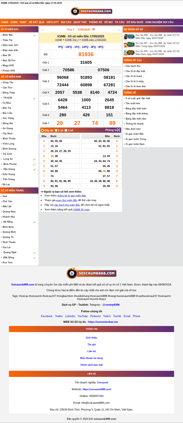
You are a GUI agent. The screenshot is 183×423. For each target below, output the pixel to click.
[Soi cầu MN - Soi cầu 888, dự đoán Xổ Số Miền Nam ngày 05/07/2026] (129, 52)
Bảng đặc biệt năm (136, 118)
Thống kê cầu (133, 60)
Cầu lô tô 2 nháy (135, 81)
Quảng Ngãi (9, 252)
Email (127, 316)
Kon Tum (8, 262)
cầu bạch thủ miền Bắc (67, 204)
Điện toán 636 (10, 50)
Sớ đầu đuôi (135, 22)
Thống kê (95, 22)
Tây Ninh (8, 133)
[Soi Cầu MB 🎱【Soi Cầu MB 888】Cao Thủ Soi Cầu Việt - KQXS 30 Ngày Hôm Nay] (91, 11)
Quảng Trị (8, 237)
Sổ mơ (108, 22)
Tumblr (117, 316)
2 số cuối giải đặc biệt (138, 98)
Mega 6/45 (8, 65)
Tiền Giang (9, 179)
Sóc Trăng (8, 118)
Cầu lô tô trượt (134, 76)
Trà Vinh (7, 154)
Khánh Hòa (9, 216)
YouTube (83, 316)
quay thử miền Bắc (66, 200)
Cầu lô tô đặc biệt (135, 71)
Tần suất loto (133, 103)
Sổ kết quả (36, 22)
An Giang (8, 128)
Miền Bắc (8, 35)
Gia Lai (7, 247)
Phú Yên (7, 201)
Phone (136, 316)
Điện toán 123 (10, 45)
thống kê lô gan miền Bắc (71, 195)
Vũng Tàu (8, 82)
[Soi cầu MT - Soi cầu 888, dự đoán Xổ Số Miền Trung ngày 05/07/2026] (129, 44)
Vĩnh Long (8, 143)
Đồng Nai (8, 123)
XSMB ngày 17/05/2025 (93, 39)
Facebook (47, 316)
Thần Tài (7, 40)
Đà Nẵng (8, 221)
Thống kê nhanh (135, 123)
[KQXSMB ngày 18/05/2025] (119, 30)
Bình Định (8, 227)
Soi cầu (66, 22)
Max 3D (7, 55)
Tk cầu (119, 22)
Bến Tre (7, 108)
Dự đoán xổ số (133, 29)
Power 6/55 (9, 70)
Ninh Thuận (9, 242)
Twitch (107, 316)
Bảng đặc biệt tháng (137, 113)
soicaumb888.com (105, 418)
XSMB (4, 22)
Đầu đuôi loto (133, 129)
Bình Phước (10, 164)
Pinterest (95, 316)
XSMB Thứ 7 (72, 39)
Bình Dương (9, 148)
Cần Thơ (7, 87)
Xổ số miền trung (12, 190)
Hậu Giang (9, 169)
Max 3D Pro (9, 60)
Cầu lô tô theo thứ (136, 86)
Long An (8, 159)
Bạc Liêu (7, 113)
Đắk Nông (8, 257)
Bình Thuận (9, 138)
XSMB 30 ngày (81, 209)
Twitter (59, 316)
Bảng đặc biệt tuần (136, 108)
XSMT (23, 22)
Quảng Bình (9, 232)
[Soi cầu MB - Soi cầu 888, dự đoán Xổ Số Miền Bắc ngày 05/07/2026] (129, 36)
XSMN (14, 22)
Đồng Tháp (9, 92)
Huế (5, 196)
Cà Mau (7, 102)
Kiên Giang (9, 174)
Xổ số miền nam (11, 76)
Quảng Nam (9, 211)
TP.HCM (7, 97)
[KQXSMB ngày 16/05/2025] (42, 30)
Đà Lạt (6, 184)
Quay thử (80, 22)
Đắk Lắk (7, 206)
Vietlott (52, 22)
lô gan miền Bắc (135, 134)
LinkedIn (70, 316)
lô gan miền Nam (135, 144)
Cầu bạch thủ (133, 66)
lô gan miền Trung (136, 139)
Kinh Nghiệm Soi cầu (159, 22)
